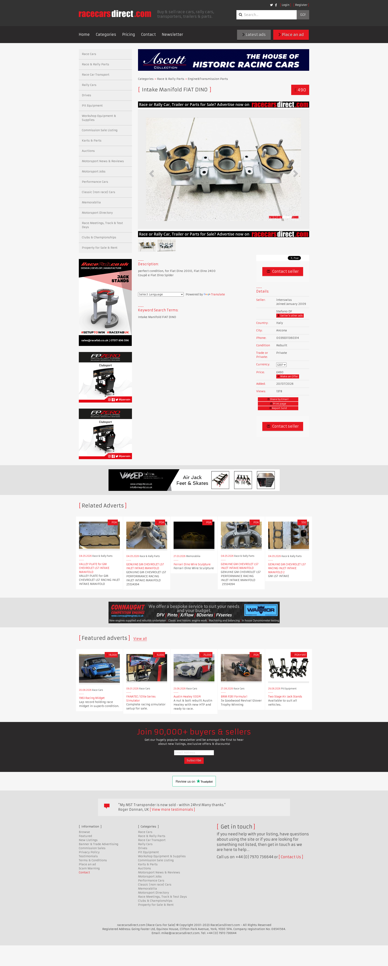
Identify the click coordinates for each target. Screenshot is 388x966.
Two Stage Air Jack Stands (285, 696)
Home (84, 34)
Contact (148, 34)
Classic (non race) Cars (98, 192)
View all (140, 639)
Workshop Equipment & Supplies (99, 118)
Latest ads (255, 34)
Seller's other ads (291, 315)
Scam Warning (89, 868)
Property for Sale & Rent (99, 247)
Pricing (128, 34)
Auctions (88, 151)
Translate (218, 294)
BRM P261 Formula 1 (234, 696)
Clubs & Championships (99, 237)
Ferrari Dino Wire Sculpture (192, 564)
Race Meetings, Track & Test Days (102, 225)
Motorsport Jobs (93, 171)
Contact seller (285, 271)
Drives (86, 95)
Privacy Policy (89, 852)
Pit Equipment (92, 105)
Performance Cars (95, 182)
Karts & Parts (91, 140)
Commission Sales (92, 848)
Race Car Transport (95, 74)
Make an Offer (289, 376)
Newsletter (172, 34)
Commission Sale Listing (99, 130)
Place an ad (292, 34)
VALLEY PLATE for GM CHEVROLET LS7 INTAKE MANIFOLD (94, 568)
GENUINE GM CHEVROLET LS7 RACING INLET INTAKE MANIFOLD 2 (287, 568)
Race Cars (89, 54)
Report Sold (279, 408)
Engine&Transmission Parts (208, 79)
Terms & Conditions (93, 860)
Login (285, 5)
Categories (106, 34)
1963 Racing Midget (92, 698)
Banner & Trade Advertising (98, 844)
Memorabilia (91, 202)
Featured (85, 836)
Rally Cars (89, 85)
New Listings (88, 840)
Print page (279, 403)
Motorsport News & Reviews (103, 161)
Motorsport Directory (97, 213)
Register (301, 5)
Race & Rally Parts (170, 79)
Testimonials (88, 856)
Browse (84, 832)
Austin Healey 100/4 (187, 696)
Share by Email (279, 399)
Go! (303, 15)
